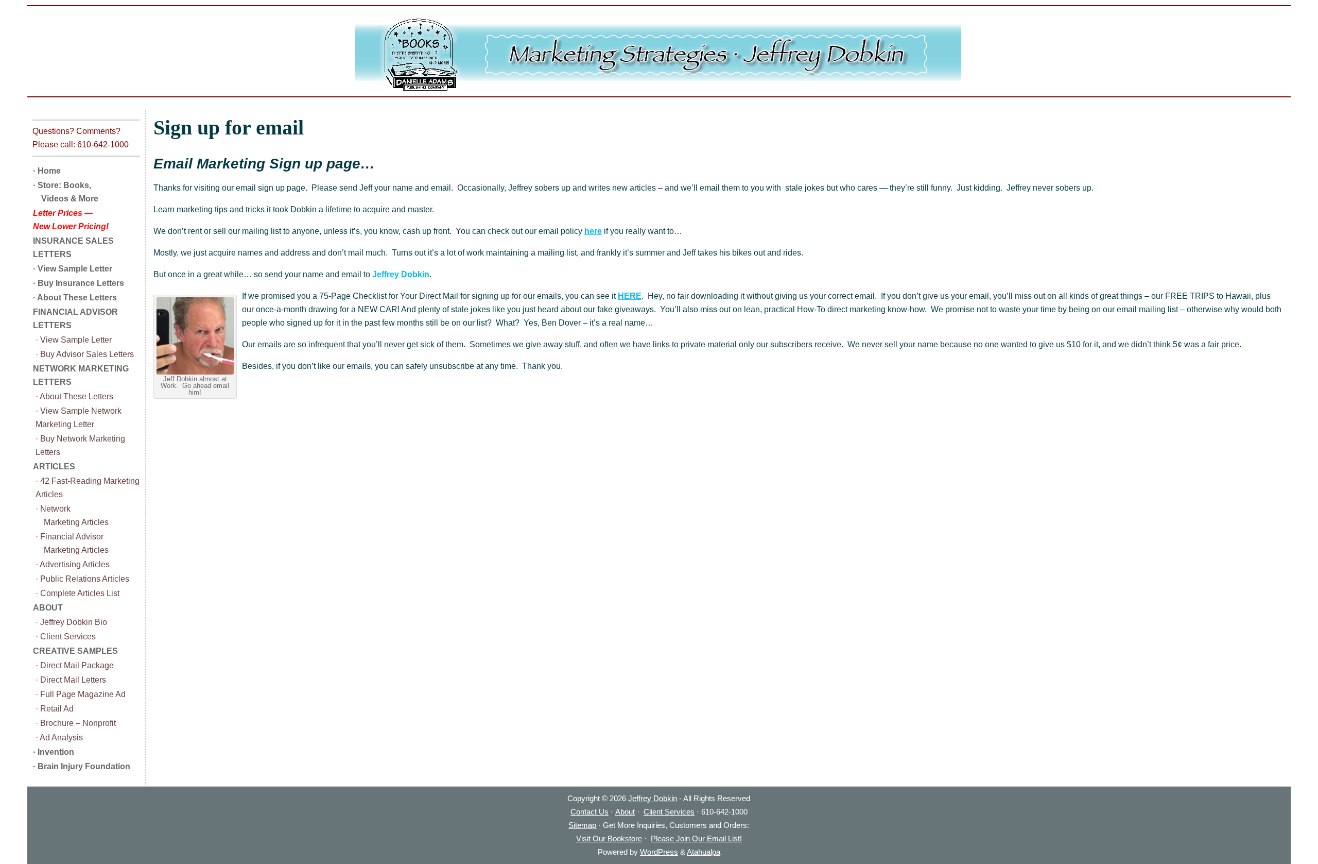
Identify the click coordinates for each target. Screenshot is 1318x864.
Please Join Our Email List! (696, 838)
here (593, 231)
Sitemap (582, 825)
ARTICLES (54, 466)
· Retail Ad (55, 708)
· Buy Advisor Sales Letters (85, 354)
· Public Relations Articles (82, 578)
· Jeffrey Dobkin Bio (71, 622)
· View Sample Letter (72, 268)
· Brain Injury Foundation (81, 766)
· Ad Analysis (59, 737)
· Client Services (66, 636)
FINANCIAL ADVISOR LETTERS (75, 319)
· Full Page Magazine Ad (81, 694)
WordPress (659, 852)
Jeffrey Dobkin (400, 274)
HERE (629, 296)
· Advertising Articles (73, 564)
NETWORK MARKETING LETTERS (81, 375)
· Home (47, 170)
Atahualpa (703, 852)
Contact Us (589, 811)
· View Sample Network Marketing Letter (79, 417)
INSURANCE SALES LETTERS (73, 247)
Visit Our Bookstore (609, 838)
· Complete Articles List (77, 593)
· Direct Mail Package (75, 665)
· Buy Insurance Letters (78, 283)
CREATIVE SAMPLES (75, 651)
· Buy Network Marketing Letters (80, 445)
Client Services (669, 811)
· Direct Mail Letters (71, 679)
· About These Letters (75, 297)
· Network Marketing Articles (72, 515)
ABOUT (48, 607)
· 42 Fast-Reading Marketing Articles (88, 488)
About (625, 811)
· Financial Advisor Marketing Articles (72, 543)
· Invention (53, 752)
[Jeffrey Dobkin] (659, 55)
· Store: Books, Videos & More (65, 192)
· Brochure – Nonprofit (76, 723)
